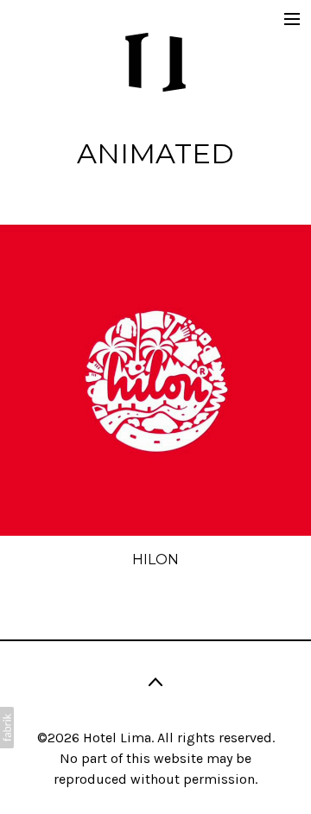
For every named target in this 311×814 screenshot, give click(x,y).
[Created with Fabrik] (7, 727)
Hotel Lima (117, 737)
